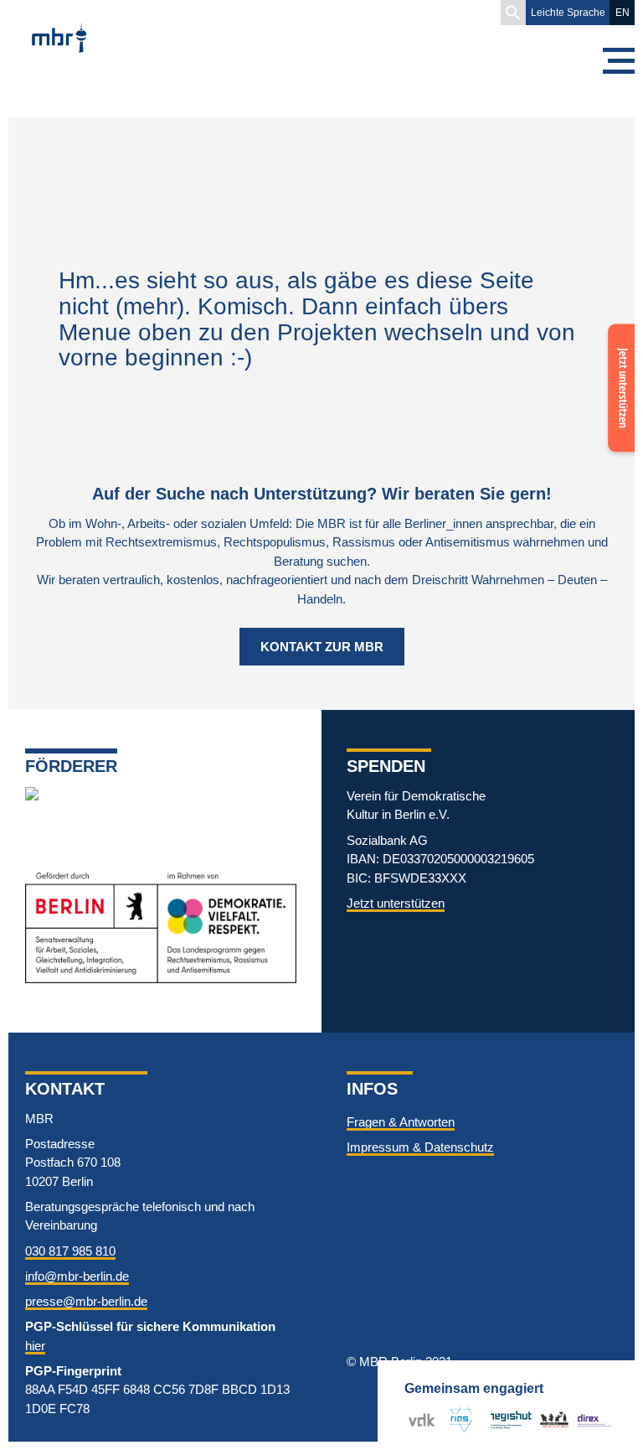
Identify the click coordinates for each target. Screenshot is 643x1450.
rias (455, 1419)
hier (35, 1346)
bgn (550, 1419)
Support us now (618, 356)
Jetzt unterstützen (396, 903)
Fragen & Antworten (401, 1122)
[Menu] (618, 61)
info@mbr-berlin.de (77, 1276)
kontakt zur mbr (321, 647)
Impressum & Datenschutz (420, 1147)
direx (590, 1419)
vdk (419, 1419)
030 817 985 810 (70, 1251)
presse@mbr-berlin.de (86, 1301)
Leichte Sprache (568, 12)
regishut (511, 1419)
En (622, 12)
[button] (513, 12)
